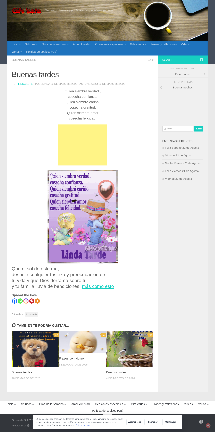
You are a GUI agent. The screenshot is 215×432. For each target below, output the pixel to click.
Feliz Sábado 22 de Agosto (182, 147)
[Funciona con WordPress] (28, 425)
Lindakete (25, 83)
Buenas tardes (24, 60)
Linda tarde (31, 314)
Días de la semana (54, 44)
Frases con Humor (72, 358)
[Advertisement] (82, 144)
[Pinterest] (31, 301)
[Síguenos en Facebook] (201, 60)
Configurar (170, 422)
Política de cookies (84, 425)
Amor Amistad (82, 44)
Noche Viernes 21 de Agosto (183, 163)
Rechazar (153, 422)
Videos (185, 44)
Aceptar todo (134, 422)
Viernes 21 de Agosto (178, 178)
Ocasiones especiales (109, 44)
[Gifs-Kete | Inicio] (27, 11)
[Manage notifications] (208, 425)
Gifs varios (137, 44)
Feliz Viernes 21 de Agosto (182, 171)
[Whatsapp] (20, 301)
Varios (16, 51)
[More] (37, 301)
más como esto (98, 286)
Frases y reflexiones (163, 44)
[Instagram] (26, 301)
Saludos (30, 44)
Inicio (15, 44)
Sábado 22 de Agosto (178, 155)
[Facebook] (14, 301)
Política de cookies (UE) (41, 51)
